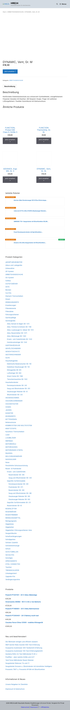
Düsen (7, 299)
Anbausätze (9, 268)
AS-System (9, 277)
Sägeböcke (9, 524)
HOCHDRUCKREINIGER (13, 401)
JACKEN (8, 410)
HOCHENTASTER (11, 404)
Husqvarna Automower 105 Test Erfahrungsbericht (24, 651)
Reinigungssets (11, 521)
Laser (7, 435)
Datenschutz (25, 707)
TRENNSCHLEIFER (12, 570)
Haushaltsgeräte (11, 361)
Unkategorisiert (11, 573)
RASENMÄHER (10, 512)
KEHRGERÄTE (10, 416)
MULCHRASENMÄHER (13, 456)
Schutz (7, 549)
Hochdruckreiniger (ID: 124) (17, 342)
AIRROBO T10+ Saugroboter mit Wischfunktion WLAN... (31, 221)
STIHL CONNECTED (12, 564)
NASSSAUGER (10, 459)
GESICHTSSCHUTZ (12, 351)
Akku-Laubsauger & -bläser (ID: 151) (20, 330)
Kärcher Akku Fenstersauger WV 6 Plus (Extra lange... (30, 200)
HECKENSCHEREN (12, 398)
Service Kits (9, 555)
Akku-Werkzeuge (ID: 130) (16, 336)
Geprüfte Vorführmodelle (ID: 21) (19, 502)
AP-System (9, 271)
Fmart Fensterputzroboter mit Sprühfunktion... (28, 232)
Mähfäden (9, 441)
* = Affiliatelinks (44, 707)
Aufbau (8, 281)
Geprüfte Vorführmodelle (16, 481)
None (7, 462)
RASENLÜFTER (11, 509)
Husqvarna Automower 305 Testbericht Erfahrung (23, 648)
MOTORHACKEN (11, 447)
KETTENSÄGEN (11, 419)
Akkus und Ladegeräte (13, 265)
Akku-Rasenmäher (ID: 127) (17, 333)
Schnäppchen (10, 539)
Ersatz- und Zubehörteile (16, 472)
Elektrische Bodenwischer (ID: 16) (19, 364)
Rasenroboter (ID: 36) (16, 490)
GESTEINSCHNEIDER (13, 354)
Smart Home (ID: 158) (15, 376)
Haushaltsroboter (11, 382)
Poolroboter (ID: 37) (16, 487)
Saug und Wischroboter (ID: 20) (18, 388)
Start (4, 12)
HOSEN (8, 407)
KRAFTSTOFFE (10, 428)
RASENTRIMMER (11, 515)
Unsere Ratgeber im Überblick (16, 684)
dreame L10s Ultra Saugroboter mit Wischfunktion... (30, 242)
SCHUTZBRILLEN (11, 552)
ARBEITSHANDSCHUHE (15, 12)
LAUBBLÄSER (10, 438)
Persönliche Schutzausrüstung (16, 465)
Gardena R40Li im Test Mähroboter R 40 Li (21, 654)
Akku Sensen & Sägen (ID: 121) (18, 324)
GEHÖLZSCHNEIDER (13, 348)
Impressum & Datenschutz (15, 689)
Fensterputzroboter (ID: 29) (18, 484)
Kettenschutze (10, 422)
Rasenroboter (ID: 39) (16, 475)
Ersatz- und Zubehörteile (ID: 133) (19, 339)
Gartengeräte (10, 321)
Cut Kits (8, 293)
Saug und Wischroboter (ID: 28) (20, 493)
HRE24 (14, 3)
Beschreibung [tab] (9, 86)
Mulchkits (8, 453)
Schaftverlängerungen (13, 536)
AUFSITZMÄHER (11, 284)
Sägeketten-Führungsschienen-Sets (18, 530)
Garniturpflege (10, 318)
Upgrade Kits (10, 576)
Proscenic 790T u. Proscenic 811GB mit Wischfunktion (25, 669)
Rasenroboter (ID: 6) (14, 505)
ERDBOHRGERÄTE (12, 302)
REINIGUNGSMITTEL (13, 518)
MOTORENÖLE (10, 444)
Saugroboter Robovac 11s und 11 (17, 663)
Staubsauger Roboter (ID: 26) (19, 496)
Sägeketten (9, 527)
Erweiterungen (10, 305)
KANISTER (9, 413)
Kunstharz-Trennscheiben (14, 432)
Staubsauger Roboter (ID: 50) (19, 499)
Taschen (8, 567)
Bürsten (8, 290)
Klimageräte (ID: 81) (14, 370)
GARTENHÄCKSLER (12, 345)
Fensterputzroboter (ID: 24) (17, 385)
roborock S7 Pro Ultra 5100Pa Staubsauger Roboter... (30, 211)
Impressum (34, 707)
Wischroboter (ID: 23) (15, 395)
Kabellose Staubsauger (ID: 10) (18, 367)
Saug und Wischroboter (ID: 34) (20, 478)
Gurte (7, 358)
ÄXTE (7, 287)
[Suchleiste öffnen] (57, 4)
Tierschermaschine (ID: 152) (17, 379)
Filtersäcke (9, 311)
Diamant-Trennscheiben (14, 296)
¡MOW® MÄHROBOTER (13, 262)
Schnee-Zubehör (11, 542)
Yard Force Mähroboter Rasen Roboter (19, 660)
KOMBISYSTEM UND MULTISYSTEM (18, 425)
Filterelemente (10, 308)
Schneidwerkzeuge (12, 546)
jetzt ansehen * (10, 71)
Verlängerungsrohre (12, 579)
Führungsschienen (12, 314)
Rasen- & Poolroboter (13, 468)
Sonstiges (9, 558)
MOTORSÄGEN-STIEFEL (14, 450)
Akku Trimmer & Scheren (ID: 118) (19, 327)
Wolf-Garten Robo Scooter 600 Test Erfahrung (22, 645)
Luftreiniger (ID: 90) (14, 373)
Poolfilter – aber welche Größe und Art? (19, 657)
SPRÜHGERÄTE (11, 561)
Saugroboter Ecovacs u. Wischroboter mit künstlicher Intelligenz (28, 666)
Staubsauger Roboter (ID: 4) (17, 391)
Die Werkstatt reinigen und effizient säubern (21, 642)
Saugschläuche (11, 533)
